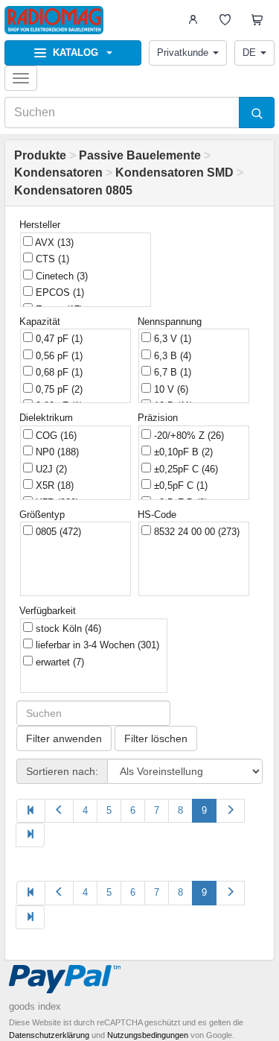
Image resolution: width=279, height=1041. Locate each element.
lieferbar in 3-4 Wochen (96, 645)
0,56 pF (58, 355)
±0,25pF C (184, 469)
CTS (51, 259)
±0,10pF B (182, 452)
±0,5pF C (179, 485)
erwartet (58, 662)
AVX (53, 242)
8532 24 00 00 (195, 531)
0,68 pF (58, 372)
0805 (57, 531)
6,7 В (171, 372)
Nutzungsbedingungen (147, 1035)
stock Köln (67, 628)
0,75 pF (58, 389)
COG (55, 435)
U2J (50, 469)
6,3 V (171, 338)
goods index (35, 1006)
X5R (53, 485)
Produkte (40, 155)
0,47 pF (58, 338)
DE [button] (249, 52)
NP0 (56, 452)
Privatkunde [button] (182, 52)
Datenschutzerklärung (49, 1035)
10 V (169, 389)
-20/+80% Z (187, 435)
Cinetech (60, 276)
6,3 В (171, 355)
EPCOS (58, 292)
